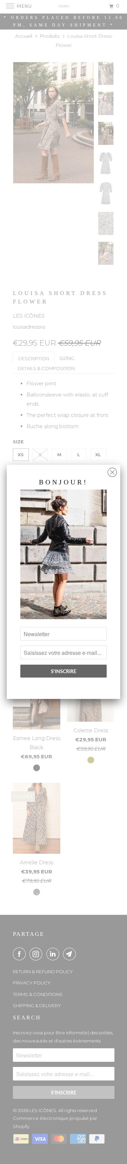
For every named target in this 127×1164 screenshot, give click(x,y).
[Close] (112, 471)
